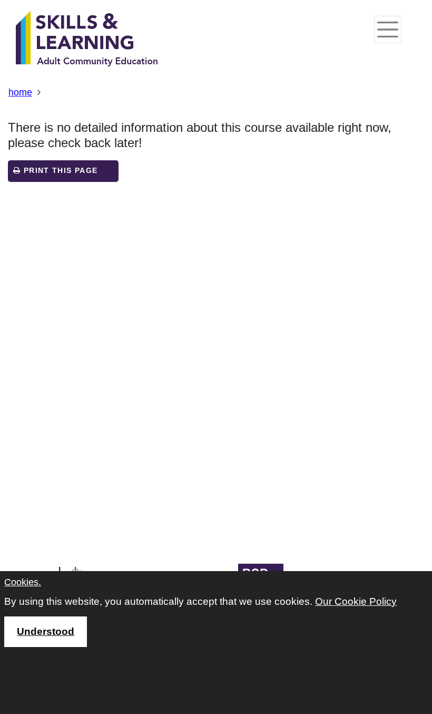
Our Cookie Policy (356, 601)
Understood (45, 631)
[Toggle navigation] (388, 29)
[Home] (87, 39)
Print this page (59, 171)
